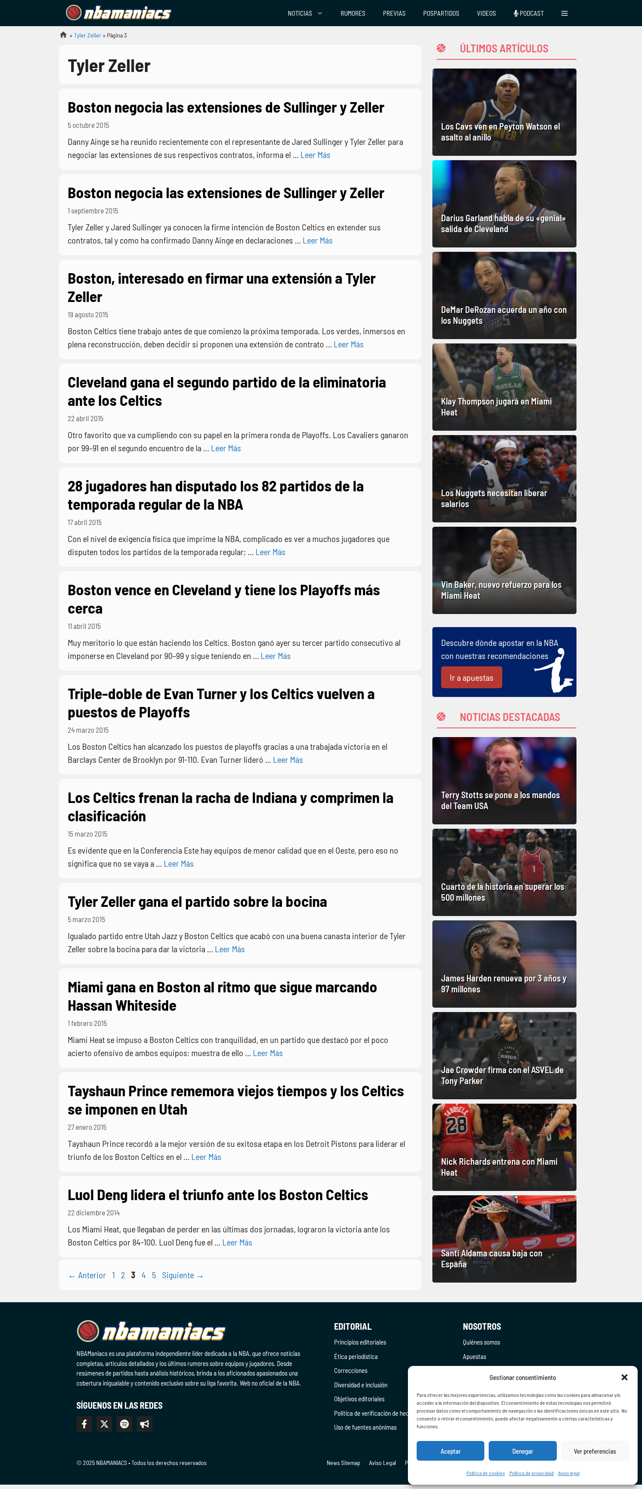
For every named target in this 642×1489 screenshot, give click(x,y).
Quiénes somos (481, 1342)
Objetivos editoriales (359, 1399)
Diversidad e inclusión (360, 1385)
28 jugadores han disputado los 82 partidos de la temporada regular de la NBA (216, 494)
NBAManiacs (60, 37)
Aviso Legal (382, 1462)
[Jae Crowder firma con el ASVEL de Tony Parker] (504, 1055)
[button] (624, 1377)
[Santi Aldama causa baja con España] (504, 1239)
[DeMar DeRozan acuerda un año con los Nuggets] (504, 295)
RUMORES (353, 13)
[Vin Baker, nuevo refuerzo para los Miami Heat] (504, 570)
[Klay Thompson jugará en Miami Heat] (504, 387)
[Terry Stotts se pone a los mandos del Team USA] (504, 780)
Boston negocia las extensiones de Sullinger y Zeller (226, 106)
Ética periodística (356, 1356)
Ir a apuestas (472, 677)
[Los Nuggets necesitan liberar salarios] (504, 478)
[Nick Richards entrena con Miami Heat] (504, 1147)
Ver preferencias (595, 1451)
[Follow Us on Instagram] (124, 1424)
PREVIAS (394, 13)
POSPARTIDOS (441, 13)
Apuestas (474, 1356)
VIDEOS (486, 13)
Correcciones (350, 1370)
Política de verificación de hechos (376, 1413)
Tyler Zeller (87, 35)
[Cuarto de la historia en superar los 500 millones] (504, 872)
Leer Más (315, 154)
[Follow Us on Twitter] (104, 1424)
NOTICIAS (300, 13)
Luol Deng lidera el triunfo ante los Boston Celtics (218, 1194)
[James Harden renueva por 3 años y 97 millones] (504, 964)
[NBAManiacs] (119, 13)
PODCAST (531, 13)
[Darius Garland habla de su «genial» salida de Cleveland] (504, 203)
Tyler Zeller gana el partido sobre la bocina (197, 901)
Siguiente (183, 1274)
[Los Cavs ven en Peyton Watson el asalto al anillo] (504, 112)
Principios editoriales (360, 1342)
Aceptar (451, 1451)
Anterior (87, 1274)
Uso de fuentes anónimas (365, 1427)
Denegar (522, 1451)
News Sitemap (343, 1462)
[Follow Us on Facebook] (84, 1424)
